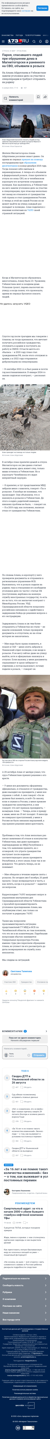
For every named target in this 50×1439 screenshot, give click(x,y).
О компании (9, 1299)
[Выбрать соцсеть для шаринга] (45, 97)
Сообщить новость (13, 1285)
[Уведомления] (40, 41)
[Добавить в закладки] (38, 97)
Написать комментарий (16, 98)
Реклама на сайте (12, 1306)
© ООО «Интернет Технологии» (25, 1421)
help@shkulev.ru (31, 1361)
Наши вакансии (11, 1312)
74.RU (30, 210)
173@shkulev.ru (37, 1353)
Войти (11, 1056)
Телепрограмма (33, 35)
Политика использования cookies (25, 1390)
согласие (26, 11)
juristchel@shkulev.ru (28, 1357)
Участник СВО (10, 982)
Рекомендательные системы (25, 1393)
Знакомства (8, 35)
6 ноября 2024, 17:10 (10, 88)
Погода (19, 35)
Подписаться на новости (16, 1278)
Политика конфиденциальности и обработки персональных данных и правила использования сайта (25, 1398)
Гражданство (26, 982)
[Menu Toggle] (3, 41)
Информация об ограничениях (25, 1386)
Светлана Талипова (21, 971)
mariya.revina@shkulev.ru (16, 1375)
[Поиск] (34, 41)
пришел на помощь (32, 159)
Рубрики (7, 1292)
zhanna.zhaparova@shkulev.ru (16, 1370)
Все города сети (11, 1319)
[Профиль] (47, 41)
